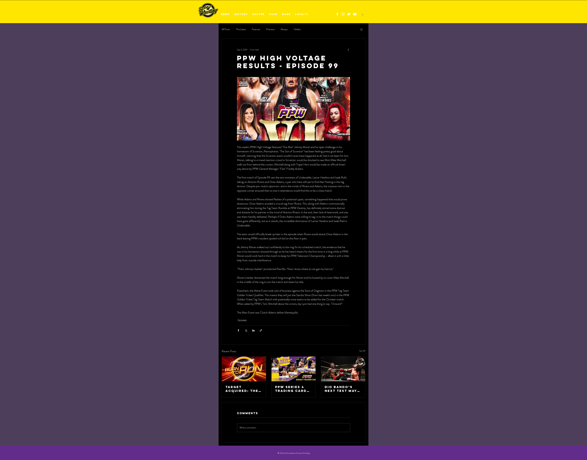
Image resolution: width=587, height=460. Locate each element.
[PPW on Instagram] (343, 14)
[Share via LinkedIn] (253, 330)
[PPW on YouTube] (355, 14)
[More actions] (348, 49)
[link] (362, 13)
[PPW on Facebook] (337, 14)
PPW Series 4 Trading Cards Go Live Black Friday (292, 389)
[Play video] (293, 109)
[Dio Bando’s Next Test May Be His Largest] (343, 369)
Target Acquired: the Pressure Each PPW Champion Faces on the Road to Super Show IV (242, 389)
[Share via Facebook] (238, 330)
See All (362, 350)
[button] (361, 29)
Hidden (297, 29)
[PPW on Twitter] (349, 14)
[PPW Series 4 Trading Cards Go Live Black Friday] (293, 369)
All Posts (226, 29)
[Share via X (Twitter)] (245, 330)
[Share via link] (260, 330)
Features (256, 29)
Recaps (284, 29)
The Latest (241, 29)
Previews (270, 29)
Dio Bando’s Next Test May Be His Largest (342, 389)
